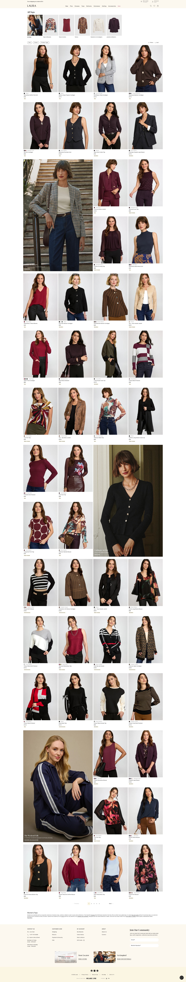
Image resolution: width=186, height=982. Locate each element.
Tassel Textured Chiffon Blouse (67, 894)
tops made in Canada (131, 916)
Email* (133, 939)
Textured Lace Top (133, 209)
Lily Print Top (27, 437)
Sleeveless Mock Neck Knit (136, 266)
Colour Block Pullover (134, 380)
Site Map (104, 974)
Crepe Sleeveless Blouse (100, 780)
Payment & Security (57, 937)
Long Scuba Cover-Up (99, 380)
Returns (54, 934)
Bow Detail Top (63, 723)
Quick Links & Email (34, 937)
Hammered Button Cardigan (136, 95)
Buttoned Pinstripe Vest (65, 152)
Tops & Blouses (47, 37)
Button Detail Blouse (134, 837)
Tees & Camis (62, 37)
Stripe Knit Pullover (29, 609)
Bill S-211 (112, 974)
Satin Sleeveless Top (99, 894)
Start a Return (80, 937)
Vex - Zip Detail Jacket (65, 437)
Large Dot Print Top (29, 551)
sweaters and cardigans (82, 916)
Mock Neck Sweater (64, 380)
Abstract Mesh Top (99, 437)
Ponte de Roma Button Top (31, 894)
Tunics (76, 37)
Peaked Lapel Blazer (134, 780)
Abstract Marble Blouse (65, 551)
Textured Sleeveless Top (65, 666)
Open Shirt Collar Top (99, 152)
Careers (104, 934)
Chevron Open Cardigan (135, 666)
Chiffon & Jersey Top (99, 266)
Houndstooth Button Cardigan (102, 323)
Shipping (54, 931)
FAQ (53, 940)
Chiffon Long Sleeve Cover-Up (137, 437)
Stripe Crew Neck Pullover (136, 723)
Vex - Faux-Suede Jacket (135, 323)
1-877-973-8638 (33, 934)
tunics (62, 916)
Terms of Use (95, 974)
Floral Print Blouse (134, 894)
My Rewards (80, 931)
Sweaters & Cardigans (96, 37)
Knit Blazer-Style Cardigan (101, 95)
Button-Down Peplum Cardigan (67, 95)
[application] (182, 978)
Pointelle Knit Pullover (29, 494)
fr (108, 978)
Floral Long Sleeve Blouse (135, 609)
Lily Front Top (62, 494)
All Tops (29, 37)
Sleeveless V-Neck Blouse (30, 323)
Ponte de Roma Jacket (100, 209)
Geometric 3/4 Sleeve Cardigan (67, 609)
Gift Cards (79, 940)
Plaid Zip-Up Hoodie (99, 666)
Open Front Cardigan (29, 380)
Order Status (80, 934)
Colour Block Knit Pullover (30, 666)
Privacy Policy (85, 974)
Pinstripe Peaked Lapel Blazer (137, 152)
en (106, 978)
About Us (104, 931)
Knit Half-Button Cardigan (66, 323)
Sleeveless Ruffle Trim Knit (31, 95)
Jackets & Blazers (111, 37)
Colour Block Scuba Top (100, 723)
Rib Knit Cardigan (28, 152)
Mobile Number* (136, 945)
